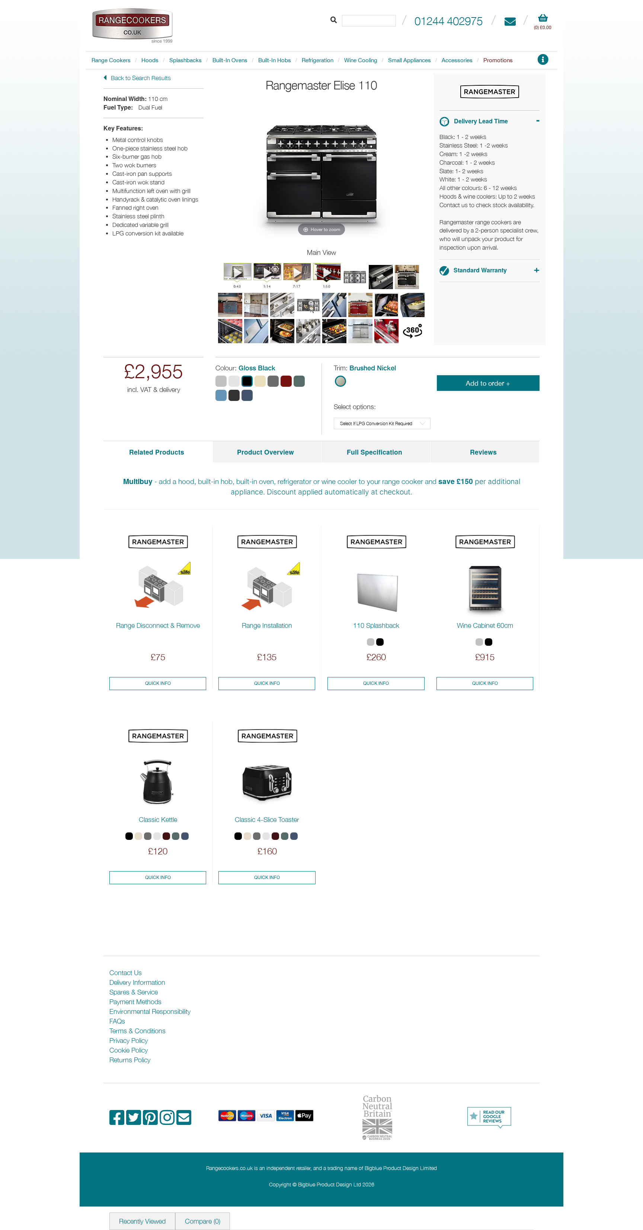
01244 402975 (449, 20)
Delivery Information (137, 982)
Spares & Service (133, 992)
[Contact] (510, 20)
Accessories (457, 60)
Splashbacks (185, 60)
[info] (542, 62)
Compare (202, 1221)
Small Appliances (409, 60)
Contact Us (125, 973)
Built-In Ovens (229, 60)
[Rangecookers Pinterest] (151, 1121)
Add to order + (488, 383)
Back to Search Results (140, 78)
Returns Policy (129, 1060)
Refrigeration (317, 60)
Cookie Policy (128, 1050)
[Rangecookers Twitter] (134, 1121)
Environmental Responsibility (150, 1011)
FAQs (117, 1021)
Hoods (150, 60)
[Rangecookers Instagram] (168, 1121)
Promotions (498, 60)
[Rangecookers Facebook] (117, 1121)
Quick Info (158, 683)
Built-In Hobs (274, 60)
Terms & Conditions (137, 1031)
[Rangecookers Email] (183, 1121)
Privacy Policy (128, 1040)
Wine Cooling (360, 60)
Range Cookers (111, 60)
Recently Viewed (142, 1221)
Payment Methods (135, 1002)
